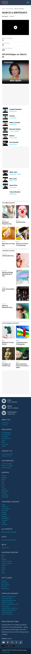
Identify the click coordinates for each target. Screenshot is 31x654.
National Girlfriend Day (8, 596)
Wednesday (5, 518)
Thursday (4, 520)
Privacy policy (6, 652)
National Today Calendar (9, 532)
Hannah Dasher (15, 129)
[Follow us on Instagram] (12, 642)
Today (3, 505)
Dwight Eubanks (15, 109)
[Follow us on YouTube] (3, 642)
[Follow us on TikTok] (20, 642)
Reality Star (13, 111)
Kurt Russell (13, 142)
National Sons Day (7, 602)
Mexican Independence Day (10, 604)
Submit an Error (6, 456)
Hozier (11, 136)
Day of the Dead (7, 598)
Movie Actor (13, 144)
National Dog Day (7, 614)
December (5, 497)
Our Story (4, 424)
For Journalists (6, 434)
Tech (3, 571)
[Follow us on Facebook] (7, 642)
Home (3, 8)
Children (4, 559)
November (5, 495)
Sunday (4, 512)
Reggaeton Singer (15, 174)
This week (5, 510)
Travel (3, 573)
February (4, 477)
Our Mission (5, 423)
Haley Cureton (14, 122)
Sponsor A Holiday (7, 465)
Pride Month (5, 606)
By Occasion (5, 585)
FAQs (3, 440)
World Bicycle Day (7, 612)
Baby (3, 555)
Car (3, 557)
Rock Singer (13, 138)
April (3, 481)
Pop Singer (13, 118)
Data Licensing (6, 467)
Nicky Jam (13, 172)
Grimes (12, 116)
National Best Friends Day (9, 608)
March (4, 479)
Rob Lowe (13, 179)
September (5, 491)
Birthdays (5, 16)
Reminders (5, 444)
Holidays (11, 16)
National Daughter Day (9, 610)
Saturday (4, 524)
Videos (4, 446)
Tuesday (4, 516)
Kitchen (4, 565)
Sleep (3, 569)
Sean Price (13, 185)
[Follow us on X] (16, 642)
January (4, 475)
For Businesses (6, 432)
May (3, 483)
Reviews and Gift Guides (9, 540)
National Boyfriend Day (9, 600)
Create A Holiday (7, 464)
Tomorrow (5, 506)
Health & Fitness (7, 561)
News (3, 442)
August (4, 489)
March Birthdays (9, 8)
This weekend (6, 508)
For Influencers (6, 438)
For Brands (5, 436)
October (4, 493)
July (3, 487)
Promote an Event (7, 454)
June (3, 485)
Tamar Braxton (14, 192)
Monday (4, 514)
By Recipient (5, 588)
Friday (3, 522)
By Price (4, 587)
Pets (3, 567)
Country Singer (14, 131)
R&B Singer (13, 194)
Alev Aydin (15, 80)
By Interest (5, 583)
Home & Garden (7, 563)
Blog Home (5, 547)
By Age (4, 581)
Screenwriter (8, 62)
